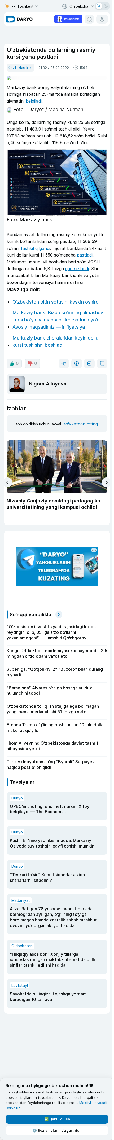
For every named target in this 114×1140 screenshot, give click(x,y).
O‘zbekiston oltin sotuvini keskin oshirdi (57, 302)
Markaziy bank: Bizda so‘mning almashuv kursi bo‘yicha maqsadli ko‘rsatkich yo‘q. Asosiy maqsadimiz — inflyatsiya (57, 320)
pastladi (85, 255)
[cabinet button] (102, 19)
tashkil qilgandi (35, 248)
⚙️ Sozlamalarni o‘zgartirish (57, 1130)
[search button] (89, 19)
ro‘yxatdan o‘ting (81, 423)
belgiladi (34, 101)
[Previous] (7, 482)
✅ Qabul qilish (57, 1119)
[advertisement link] (68, 18)
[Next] (106, 482)
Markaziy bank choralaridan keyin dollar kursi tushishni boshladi (56, 341)
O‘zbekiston (20, 67)
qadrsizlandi (77, 268)
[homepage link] (19, 19)
